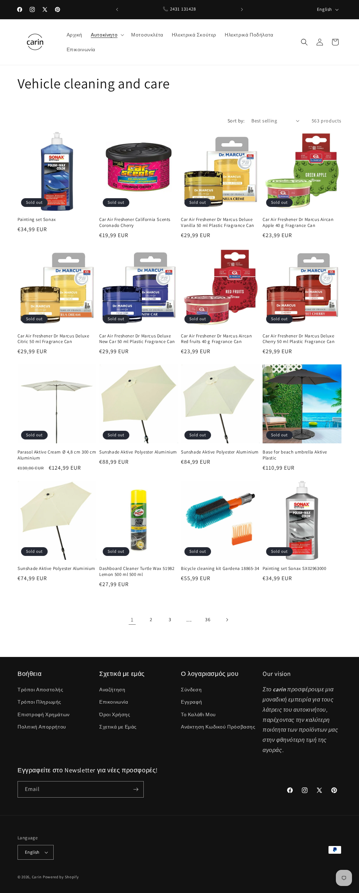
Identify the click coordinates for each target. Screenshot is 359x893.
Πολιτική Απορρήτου (42, 727)
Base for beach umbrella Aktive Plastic (295, 455)
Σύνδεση (191, 689)
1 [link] (132, 619)
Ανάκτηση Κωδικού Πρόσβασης (218, 727)
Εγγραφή (191, 702)
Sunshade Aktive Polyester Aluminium (138, 452)
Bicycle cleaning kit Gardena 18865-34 (220, 568)
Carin (37, 876)
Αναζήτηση (112, 689)
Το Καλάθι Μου (198, 714)
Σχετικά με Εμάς (118, 727)
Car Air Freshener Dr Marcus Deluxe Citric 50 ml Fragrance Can (53, 339)
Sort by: (236, 121)
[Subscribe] (135, 789)
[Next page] (227, 619)
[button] (107, 34)
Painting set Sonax (37, 219)
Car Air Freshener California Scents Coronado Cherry (134, 222)
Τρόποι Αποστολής (40, 689)
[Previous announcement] (117, 9)
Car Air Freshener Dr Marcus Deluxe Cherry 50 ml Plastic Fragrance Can (298, 339)
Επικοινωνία (113, 702)
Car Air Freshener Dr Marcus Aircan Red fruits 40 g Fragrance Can (216, 339)
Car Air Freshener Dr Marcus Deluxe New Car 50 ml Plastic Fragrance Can (137, 339)
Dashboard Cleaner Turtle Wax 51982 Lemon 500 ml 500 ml (136, 571)
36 (207, 619)
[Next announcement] (242, 9)
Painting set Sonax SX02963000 (294, 568)
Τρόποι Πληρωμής (39, 702)
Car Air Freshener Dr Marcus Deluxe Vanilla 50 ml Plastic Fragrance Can (217, 222)
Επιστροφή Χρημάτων (44, 714)
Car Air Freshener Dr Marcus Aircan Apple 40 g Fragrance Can (298, 222)
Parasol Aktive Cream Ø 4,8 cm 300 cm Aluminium (57, 455)
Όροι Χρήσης (114, 714)
